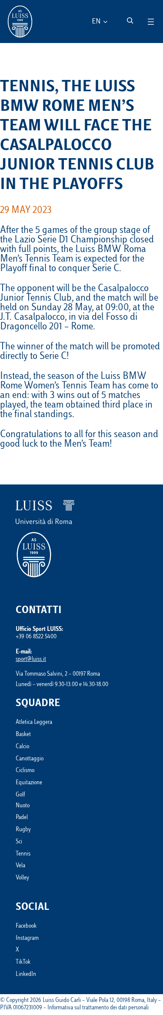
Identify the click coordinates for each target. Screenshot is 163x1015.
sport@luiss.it (31, 659)
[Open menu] (151, 22)
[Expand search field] (130, 20)
